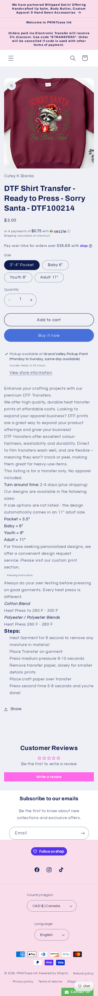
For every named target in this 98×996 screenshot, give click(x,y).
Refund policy (83, 973)
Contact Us (79, 992)
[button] (11, 58)
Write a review (49, 777)
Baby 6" (55, 265)
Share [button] (15, 709)
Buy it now (49, 335)
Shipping (10, 235)
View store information (31, 373)
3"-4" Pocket (22, 265)
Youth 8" (18, 277)
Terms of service (50, 981)
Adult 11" (49, 277)
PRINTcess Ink (27, 973)
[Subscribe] (83, 833)
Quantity (11, 289)
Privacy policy (23, 981)
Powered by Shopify (53, 973)
